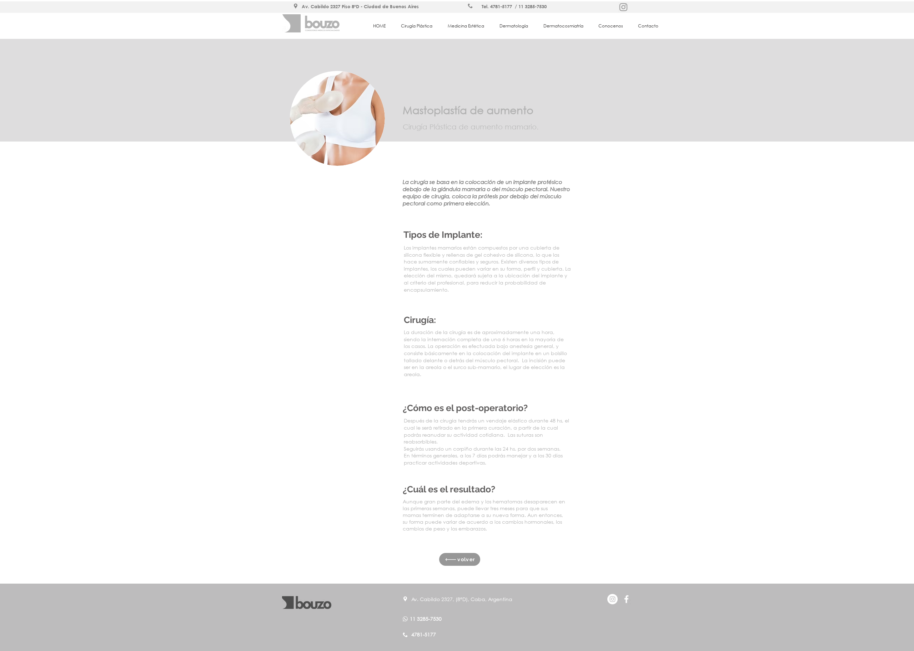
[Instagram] (623, 7)
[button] (419, 25)
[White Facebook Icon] (626, 599)
